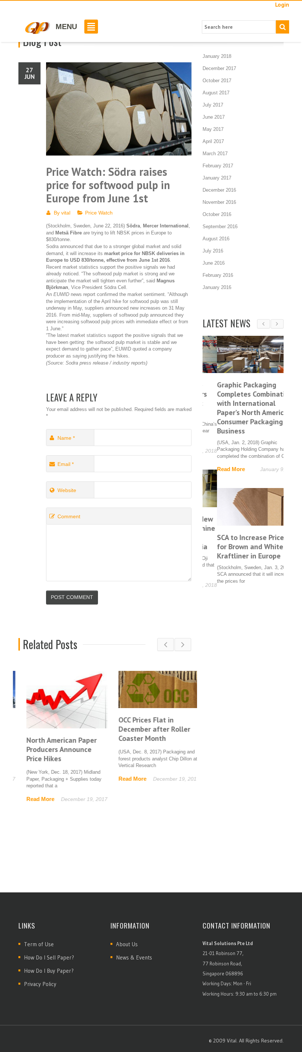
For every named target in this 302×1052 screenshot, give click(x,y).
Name (66, 438)
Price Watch (99, 213)
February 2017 (218, 165)
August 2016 (216, 238)
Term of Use (39, 944)
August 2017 (216, 92)
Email (65, 464)
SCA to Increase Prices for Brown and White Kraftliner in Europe (238, 547)
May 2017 (213, 129)
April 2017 (213, 141)
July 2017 (213, 105)
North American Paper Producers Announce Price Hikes (53, 749)
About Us (127, 944)
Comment (68, 516)
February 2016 (218, 275)
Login (282, 4)
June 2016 (214, 263)
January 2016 (217, 287)
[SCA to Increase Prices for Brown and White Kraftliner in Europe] (243, 506)
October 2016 (217, 214)
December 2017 (219, 68)
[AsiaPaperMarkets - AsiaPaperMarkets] (37, 27)
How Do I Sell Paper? (49, 957)
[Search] (282, 27)
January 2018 (217, 56)
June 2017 (214, 117)
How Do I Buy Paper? (49, 970)
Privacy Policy (40, 983)
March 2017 (215, 153)
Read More (32, 799)
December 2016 (219, 190)
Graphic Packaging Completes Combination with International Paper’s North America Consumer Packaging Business (240, 408)
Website (66, 490)
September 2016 (220, 226)
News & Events (134, 957)
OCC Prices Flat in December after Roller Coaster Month (146, 729)
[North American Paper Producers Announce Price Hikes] (58, 699)
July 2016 (213, 251)
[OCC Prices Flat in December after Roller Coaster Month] (151, 689)
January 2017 (217, 178)
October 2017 (217, 80)
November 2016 (219, 202)
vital (65, 213)
